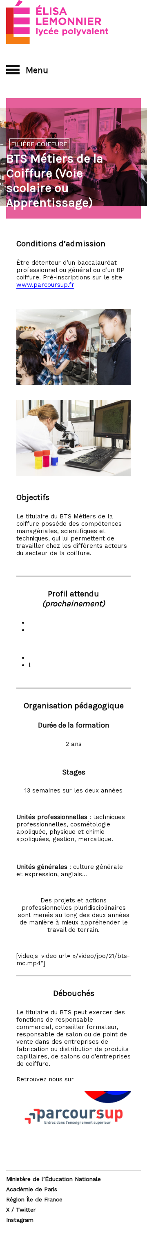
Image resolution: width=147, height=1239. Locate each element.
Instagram (19, 1220)
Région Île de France (34, 1199)
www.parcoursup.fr (45, 284)
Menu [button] (36, 70)
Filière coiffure (39, 144)
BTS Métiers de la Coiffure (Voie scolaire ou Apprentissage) (54, 180)
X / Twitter (21, 1209)
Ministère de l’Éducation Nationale (53, 1179)
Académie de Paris (31, 1189)
